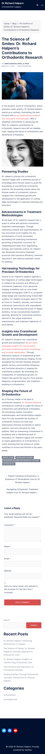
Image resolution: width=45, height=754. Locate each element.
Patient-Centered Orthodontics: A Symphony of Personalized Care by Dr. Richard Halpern (22, 479)
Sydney (28, 750)
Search (7, 620)
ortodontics (8, 464)
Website (7, 571)
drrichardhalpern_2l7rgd (16, 64)
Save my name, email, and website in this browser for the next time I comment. (21, 589)
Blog (14, 23)
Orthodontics (10, 695)
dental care (8, 457)
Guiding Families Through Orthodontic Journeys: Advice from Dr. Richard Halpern (21, 677)
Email (7, 558)
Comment (9, 525)
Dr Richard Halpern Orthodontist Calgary (21, 461)
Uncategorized (24, 66)
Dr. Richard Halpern (31, 402)
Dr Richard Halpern (13, 3)
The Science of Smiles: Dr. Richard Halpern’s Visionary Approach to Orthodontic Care (19, 651)
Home (6, 23)
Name (7, 546)
